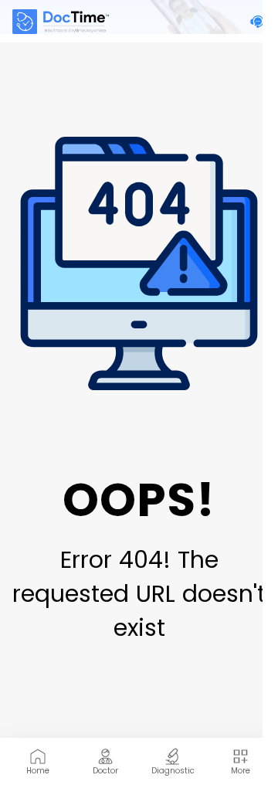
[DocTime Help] (258, 21)
